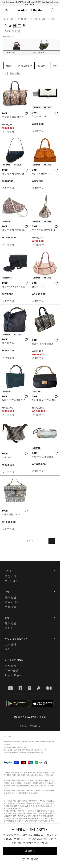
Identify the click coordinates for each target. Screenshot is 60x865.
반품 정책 (10, 606)
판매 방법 (10, 623)
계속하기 (30, 851)
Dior (11, 19)
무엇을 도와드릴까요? (16, 639)
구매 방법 (10, 597)
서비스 (8, 571)
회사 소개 (10, 665)
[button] (53, 10)
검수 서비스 (12, 602)
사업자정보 (7, 744)
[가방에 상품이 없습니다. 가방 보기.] (53, 10)
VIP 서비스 (11, 581)
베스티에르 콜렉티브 (15, 660)
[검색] (6, 10)
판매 (7, 618)
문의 (7, 649)
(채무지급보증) (24, 775)
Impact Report (13, 675)
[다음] (39, 541)
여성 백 (22, 18)
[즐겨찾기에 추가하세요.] (26, 114)
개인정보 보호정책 (28, 726)
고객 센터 (10, 644)
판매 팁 (9, 628)
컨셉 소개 (10, 576)
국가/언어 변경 (30, 859)
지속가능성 (11, 670)
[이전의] (21, 541)
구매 (7, 592)
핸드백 (34, 18)
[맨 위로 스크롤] (51, 541)
